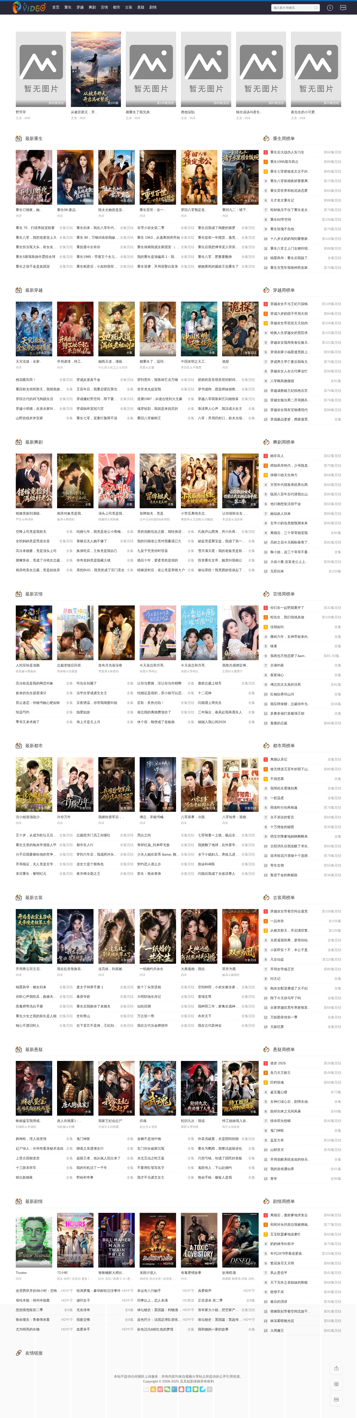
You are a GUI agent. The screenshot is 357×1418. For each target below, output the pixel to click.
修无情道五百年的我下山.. (303, 769)
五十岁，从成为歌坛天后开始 (44, 835)
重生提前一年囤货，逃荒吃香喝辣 (226, 237)
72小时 (62, 1273)
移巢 (303, 646)
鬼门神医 (105, 1139)
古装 (128, 7)
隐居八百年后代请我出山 (303, 494)
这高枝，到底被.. (111, 969)
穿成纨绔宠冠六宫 (105, 409)
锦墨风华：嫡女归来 (44, 987)
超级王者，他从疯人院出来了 (105, 1158)
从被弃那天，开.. (84, 112)
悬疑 (140, 7)
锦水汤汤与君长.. (249, 112)
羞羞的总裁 (302, 723)
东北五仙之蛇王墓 (165, 1158)
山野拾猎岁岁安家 (44, 418)
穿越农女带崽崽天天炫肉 (303, 323)
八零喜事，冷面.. (194, 817)
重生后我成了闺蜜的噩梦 (226, 228)
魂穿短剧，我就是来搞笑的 (165, 409)
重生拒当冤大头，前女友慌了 (44, 247)
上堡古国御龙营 (44, 1158)
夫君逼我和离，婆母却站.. (303, 940)
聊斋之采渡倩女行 (105, 1148)
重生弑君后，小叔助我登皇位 (105, 266)
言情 (104, 7)
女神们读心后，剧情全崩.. (303, 1101)
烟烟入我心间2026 (226, 722)
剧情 (153, 7)
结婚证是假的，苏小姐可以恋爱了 (165, 693)
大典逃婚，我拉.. (194, 969)
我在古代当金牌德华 (165, 1025)
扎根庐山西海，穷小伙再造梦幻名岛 (226, 532)
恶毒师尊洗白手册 (44, 1006)
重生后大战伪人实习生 (303, 152)
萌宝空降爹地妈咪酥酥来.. (303, 836)
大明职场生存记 (165, 996)
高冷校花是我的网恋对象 (44, 683)
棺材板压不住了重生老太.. (303, 210)
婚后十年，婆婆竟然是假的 (165, 560)
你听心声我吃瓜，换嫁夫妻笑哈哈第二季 (46, 996)
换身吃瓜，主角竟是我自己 (105, 551)
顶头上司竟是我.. (111, 513)
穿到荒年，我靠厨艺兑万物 (165, 380)
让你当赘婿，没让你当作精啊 (165, 683)
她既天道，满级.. (111, 361)
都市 (116, 7)
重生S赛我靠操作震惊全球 (44, 257)
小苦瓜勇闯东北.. (194, 513)
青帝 (302, 1179)
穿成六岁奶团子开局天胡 (303, 313)
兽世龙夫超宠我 (165, 389)
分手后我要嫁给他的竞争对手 (44, 854)
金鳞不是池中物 (165, 1139)
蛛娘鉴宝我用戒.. (29, 1121)
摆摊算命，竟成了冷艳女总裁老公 (44, 560)
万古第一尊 (165, 1016)
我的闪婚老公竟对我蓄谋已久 (165, 541)
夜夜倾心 (303, 675)
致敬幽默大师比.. (111, 1273)
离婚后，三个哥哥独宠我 (303, 533)
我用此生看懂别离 (303, 788)
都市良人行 (105, 845)
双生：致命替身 (165, 873)
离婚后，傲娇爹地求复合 (303, 1215)
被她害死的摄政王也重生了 (226, 266)
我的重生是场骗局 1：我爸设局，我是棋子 (167, 257)
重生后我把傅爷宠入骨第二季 (226, 247)
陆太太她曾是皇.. (111, 210)
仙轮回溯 (165, 1006)
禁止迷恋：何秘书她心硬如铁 (44, 703)
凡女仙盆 (303, 959)
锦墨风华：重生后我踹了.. (302, 258)
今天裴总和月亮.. (152, 665)
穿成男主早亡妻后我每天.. (303, 362)
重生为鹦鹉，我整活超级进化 (226, 1148)
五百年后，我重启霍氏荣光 (105, 389)
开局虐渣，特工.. (70, 361)
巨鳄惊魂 (303, 1082)
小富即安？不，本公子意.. (303, 950)
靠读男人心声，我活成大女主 (226, 409)
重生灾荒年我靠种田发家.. (302, 268)
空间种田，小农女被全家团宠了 (226, 987)
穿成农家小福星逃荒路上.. (303, 352)
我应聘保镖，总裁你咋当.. (302, 704)
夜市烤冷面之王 (105, 873)
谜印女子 (105, 1300)
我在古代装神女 (226, 1025)
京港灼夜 (303, 665)
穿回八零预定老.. (194, 210)
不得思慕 (303, 779)
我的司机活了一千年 (105, 1168)
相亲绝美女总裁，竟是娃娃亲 (44, 570)
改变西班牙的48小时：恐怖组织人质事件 (46, 1291)
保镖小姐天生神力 (303, 475)
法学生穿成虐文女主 (105, 693)
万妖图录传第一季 (302, 1017)
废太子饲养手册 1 (105, 987)
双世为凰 (229, 969)
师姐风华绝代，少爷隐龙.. (303, 465)
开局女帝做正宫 (303, 969)
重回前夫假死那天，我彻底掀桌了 (44, 389)
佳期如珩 (303, 627)
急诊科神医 (226, 864)
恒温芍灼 (44, 712)
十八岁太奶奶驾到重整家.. (302, 239)
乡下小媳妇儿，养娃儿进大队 (226, 854)
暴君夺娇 (105, 996)
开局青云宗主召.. (29, 969)
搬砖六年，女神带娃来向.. (303, 637)
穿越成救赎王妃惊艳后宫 (302, 391)
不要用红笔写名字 (165, 1168)
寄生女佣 (302, 865)
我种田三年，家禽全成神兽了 (226, 1006)
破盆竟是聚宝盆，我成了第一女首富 (226, 541)
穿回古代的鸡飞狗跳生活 (44, 399)
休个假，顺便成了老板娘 (165, 722)
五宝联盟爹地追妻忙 (303, 1234)
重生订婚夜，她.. (29, 210)
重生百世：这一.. (152, 210)
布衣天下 (226, 1016)
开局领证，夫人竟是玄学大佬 (44, 864)
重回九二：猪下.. (235, 210)
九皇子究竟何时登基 (165, 551)
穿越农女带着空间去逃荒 (303, 911)
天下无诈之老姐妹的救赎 (303, 1282)
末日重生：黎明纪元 (44, 873)
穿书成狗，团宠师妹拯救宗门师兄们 (226, 389)
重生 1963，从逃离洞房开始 (165, 237)
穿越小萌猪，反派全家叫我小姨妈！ (44, 409)
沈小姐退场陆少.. (29, 817)
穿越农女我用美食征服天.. (303, 342)
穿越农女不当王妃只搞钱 (303, 304)
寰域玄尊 (226, 996)
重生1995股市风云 (303, 162)
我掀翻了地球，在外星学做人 (226, 845)
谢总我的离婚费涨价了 (165, 712)
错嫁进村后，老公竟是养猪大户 (165, 570)
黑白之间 (165, 835)
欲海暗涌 (229, 1273)
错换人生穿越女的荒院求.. (303, 333)
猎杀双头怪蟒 (303, 1121)
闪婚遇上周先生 (226, 703)
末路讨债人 (148, 1273)
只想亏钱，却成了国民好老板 (226, 1158)
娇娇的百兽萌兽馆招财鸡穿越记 (226, 380)
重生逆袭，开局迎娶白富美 (165, 266)
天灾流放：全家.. (29, 361)
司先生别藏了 (105, 683)
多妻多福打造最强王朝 (302, 713)
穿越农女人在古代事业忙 (303, 371)
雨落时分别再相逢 (303, 807)
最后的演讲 (302, 1302)
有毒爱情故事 (191, 1273)
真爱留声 (226, 1291)
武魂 (143, 1121)
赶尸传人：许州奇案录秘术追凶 (44, 1148)
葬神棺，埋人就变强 (44, 1139)
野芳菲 (21, 112)
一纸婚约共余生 (151, 969)
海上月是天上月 (105, 722)
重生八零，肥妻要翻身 (226, 257)
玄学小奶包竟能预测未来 (303, 523)
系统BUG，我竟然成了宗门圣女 (105, 570)
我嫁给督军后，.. (111, 817)
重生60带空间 (303, 219)
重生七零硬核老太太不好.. (303, 171)
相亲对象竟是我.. (70, 513)
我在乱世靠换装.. (70, 969)
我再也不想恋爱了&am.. (303, 656)
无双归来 (302, 571)
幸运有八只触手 (165, 1291)
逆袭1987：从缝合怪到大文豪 (165, 399)
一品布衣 (303, 921)
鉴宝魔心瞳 (303, 1092)
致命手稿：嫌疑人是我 (226, 1177)
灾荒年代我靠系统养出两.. (303, 485)
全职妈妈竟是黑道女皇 (44, 541)
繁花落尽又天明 (303, 1263)
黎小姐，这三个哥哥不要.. (302, 552)
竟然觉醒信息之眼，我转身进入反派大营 (167, 532)
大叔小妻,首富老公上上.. (302, 562)
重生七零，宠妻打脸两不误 (105, 418)
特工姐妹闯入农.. (235, 1121)
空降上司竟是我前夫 (44, 532)
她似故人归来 (303, 514)
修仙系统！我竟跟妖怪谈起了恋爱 (226, 570)
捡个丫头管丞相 (165, 987)
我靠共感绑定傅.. (235, 665)
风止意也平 (303, 1273)
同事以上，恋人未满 (165, 1300)
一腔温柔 (303, 798)
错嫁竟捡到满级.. (29, 513)
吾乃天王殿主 (303, 1073)
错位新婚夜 (44, 1177)
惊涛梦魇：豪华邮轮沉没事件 (105, 1291)
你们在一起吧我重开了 (303, 608)
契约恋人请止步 (165, 864)
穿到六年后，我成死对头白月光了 (105, 854)
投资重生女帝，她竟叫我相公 (226, 560)
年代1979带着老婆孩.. (303, 1253)
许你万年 (64, 817)
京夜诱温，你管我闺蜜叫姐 (105, 703)
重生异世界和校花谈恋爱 (303, 191)
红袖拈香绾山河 (302, 694)
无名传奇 (105, 1310)
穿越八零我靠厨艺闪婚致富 (226, 399)
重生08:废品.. (67, 210)
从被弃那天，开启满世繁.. (303, 930)
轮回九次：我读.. (194, 1121)
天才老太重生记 (303, 200)
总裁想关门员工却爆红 (105, 835)
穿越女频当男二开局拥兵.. (302, 400)
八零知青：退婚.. (235, 817)
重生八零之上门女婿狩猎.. (302, 248)
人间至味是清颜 (28, 665)
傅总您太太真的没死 (303, 684)
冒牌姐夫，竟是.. (152, 513)
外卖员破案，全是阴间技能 (226, 1139)
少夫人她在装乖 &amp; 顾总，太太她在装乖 (167, 854)
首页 (56, 7)
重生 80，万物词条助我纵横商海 (105, 237)
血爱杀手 (105, 1329)
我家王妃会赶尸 (110, 1121)
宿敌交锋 (105, 1320)
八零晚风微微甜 (303, 381)
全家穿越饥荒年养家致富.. (302, 1007)
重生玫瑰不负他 (303, 229)
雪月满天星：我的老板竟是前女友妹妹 (227, 551)
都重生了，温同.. (152, 361)
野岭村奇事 (105, 1177)
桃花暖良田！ (44, 380)
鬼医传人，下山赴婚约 (226, 1168)
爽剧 (92, 7)
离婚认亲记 (303, 759)
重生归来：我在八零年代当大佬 (105, 228)
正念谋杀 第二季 (226, 1300)
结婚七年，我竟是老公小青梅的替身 (105, 532)
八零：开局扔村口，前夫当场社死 (226, 418)
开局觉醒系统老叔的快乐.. (302, 1159)
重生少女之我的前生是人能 (44, 1016)
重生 (68, 7)
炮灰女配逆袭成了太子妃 (303, 988)
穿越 (80, 7)
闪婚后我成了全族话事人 (226, 873)
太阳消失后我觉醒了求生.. (302, 846)
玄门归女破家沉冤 (165, 1148)
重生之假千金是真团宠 (44, 266)
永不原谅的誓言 (303, 817)
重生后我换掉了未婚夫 (105, 1006)
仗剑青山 (105, 1016)
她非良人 (303, 456)
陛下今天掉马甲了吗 (302, 998)
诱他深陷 (188, 112)
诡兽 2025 (303, 1063)
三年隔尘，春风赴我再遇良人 (226, 712)
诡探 (225, 361)
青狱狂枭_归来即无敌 (165, 845)
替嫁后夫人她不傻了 (105, 541)
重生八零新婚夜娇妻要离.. (303, 181)
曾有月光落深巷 (110, 665)
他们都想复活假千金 (303, 504)
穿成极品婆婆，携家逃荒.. (302, 419)
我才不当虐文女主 (165, 1177)
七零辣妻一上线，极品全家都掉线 (226, 835)
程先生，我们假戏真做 (303, 617)
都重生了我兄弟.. (139, 112)
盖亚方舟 (303, 1140)
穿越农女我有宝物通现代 (302, 410)
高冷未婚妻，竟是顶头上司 (44, 551)
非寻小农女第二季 (165, 228)
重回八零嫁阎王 (165, 418)
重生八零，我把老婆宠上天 (44, 237)
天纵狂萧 (302, 1027)
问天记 (303, 978)
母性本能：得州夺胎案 (44, 1300)
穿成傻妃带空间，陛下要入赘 (105, 399)
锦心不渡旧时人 (44, 1025)
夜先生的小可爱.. (304, 112)
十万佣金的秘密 (303, 827)
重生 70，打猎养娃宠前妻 (44, 228)
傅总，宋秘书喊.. (152, 817)
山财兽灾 (302, 1150)
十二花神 (226, 693)
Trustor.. (22, 1273)
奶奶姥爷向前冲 (303, 1244)
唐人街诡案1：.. (69, 1121)
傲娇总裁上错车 (226, 683)
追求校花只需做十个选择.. (302, 856)
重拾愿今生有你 (105, 247)
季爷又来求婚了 (44, 722)
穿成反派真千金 (105, 380)
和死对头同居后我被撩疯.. (303, 1224)
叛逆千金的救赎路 (302, 875)
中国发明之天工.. (194, 361)
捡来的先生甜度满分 (44, 693)
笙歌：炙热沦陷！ (165, 703)
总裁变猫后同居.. (70, 665)
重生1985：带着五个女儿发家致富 (105, 257)
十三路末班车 (44, 1168)
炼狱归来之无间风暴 (303, 1111)
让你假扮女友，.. (235, 513)
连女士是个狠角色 (105, 864)
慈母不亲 (303, 1292)
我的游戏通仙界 (302, 1169)
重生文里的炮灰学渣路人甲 (44, 845)
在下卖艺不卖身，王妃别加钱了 (105, 1025)
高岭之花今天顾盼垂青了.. (302, 542)
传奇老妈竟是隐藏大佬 (105, 560)
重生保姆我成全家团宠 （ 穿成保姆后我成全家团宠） (167, 247)
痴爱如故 (105, 712)
